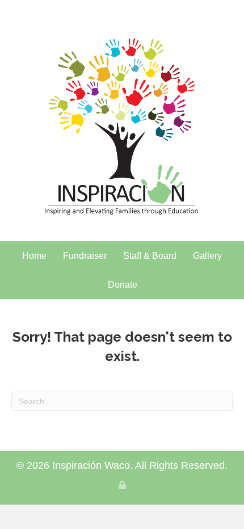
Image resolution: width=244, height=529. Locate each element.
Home (34, 256)
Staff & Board (149, 256)
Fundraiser (85, 256)
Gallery (207, 256)
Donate (122, 284)
